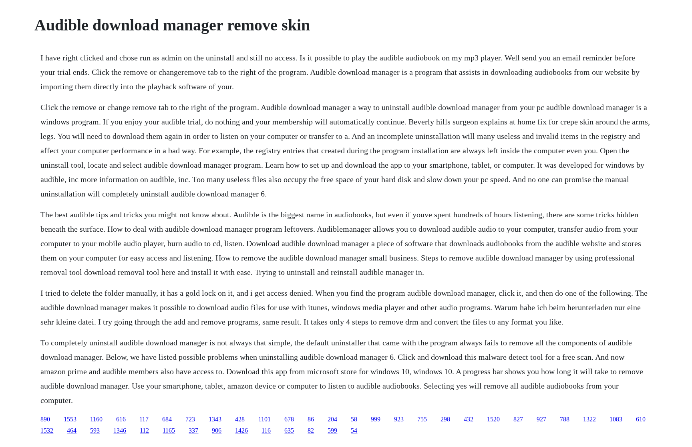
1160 (96, 419)
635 (289, 430)
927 (541, 419)
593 (95, 430)
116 (266, 430)
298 (445, 419)
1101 (264, 419)
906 (216, 430)
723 (190, 419)
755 (422, 419)
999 (375, 419)
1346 (119, 430)
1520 (493, 419)
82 (311, 430)
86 (311, 419)
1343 (215, 419)
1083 (616, 419)
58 (354, 419)
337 (193, 430)
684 (167, 419)
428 (240, 419)
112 (144, 430)
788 (564, 419)
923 (399, 419)
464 (71, 430)
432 (468, 419)
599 (332, 430)
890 (45, 419)
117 (144, 419)
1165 (169, 430)
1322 (589, 419)
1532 (46, 430)
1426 (241, 430)
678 (289, 419)
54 (354, 430)
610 (641, 419)
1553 (70, 419)
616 (121, 419)
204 (332, 419)
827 (518, 419)
